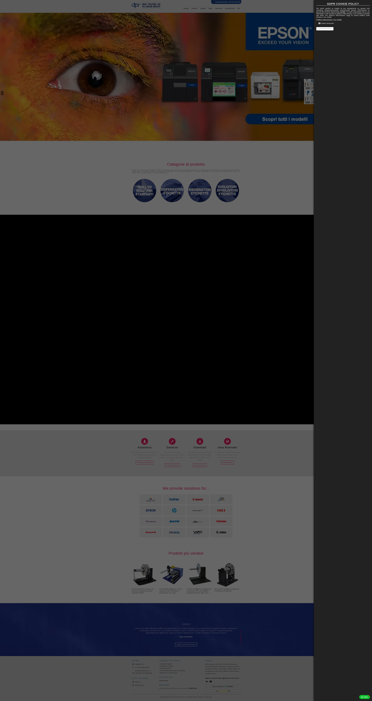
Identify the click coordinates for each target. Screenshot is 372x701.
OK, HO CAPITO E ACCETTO (325, 28)
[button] (364, 697)
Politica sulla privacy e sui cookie (329, 20)
